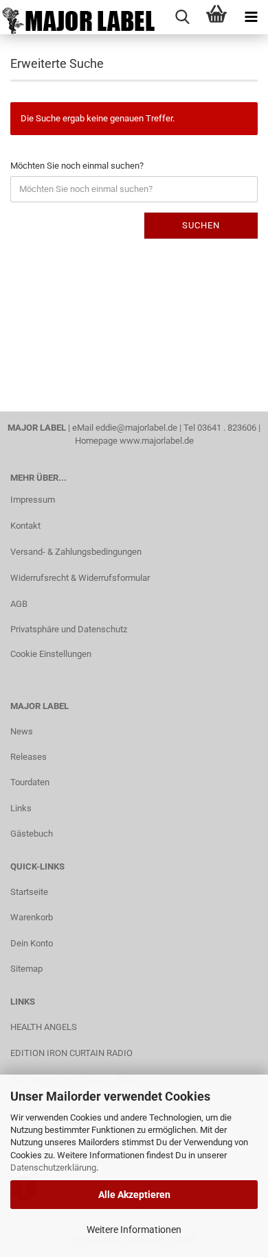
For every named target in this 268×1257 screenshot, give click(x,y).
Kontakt (25, 525)
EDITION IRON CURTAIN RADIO (71, 1053)
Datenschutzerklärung (53, 1167)
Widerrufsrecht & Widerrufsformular (80, 578)
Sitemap (26, 968)
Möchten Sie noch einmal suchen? (77, 165)
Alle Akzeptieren (134, 1194)
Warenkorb (31, 917)
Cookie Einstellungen (50, 654)
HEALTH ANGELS (43, 1027)
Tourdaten (29, 782)
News (21, 731)
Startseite (29, 892)
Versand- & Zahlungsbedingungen (76, 552)
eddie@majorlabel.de (136, 427)
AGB (18, 604)
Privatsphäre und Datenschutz (68, 629)
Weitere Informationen (134, 1229)
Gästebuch (31, 833)
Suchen (201, 225)
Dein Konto (31, 943)
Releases (28, 757)
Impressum (32, 499)
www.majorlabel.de (157, 440)
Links (21, 808)
